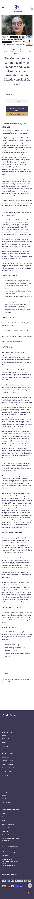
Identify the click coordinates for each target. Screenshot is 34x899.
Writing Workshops (12, 846)
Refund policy (6, 828)
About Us (5, 799)
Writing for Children (8, 753)
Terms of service (7, 835)
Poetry (4, 750)
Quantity (9, 94)
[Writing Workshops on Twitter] (7, 715)
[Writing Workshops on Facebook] (3, 715)
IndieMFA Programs (7, 764)
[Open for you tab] (29, 893)
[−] (22, 94)
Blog (3, 813)
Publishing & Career (7, 760)
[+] (27, 94)
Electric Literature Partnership (10, 809)
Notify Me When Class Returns (17, 109)
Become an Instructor (8, 824)
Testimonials (6, 802)
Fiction (4, 742)
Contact (4, 817)
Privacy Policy (6, 831)
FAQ (3, 820)
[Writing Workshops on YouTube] (15, 715)
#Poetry (4, 682)
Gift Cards (5, 775)
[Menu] (3, 8)
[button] (31, 8)
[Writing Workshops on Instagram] (11, 715)
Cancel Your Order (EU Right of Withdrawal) (11, 839)
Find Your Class (6, 739)
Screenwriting (6, 757)
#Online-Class (27, 679)
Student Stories (7, 771)
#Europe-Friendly (17, 679)
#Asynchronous (6, 679)
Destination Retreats (8, 768)
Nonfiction (5, 746)
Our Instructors (6, 806)
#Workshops (11, 682)
